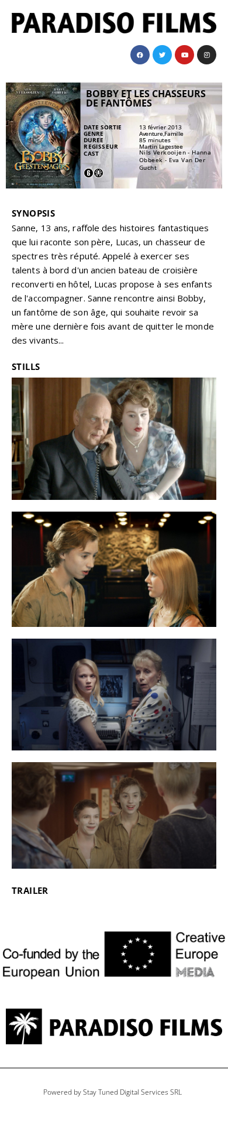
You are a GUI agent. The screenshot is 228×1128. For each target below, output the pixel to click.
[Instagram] (206, 54)
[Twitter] (162, 54)
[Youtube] (184, 54)
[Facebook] (140, 54)
